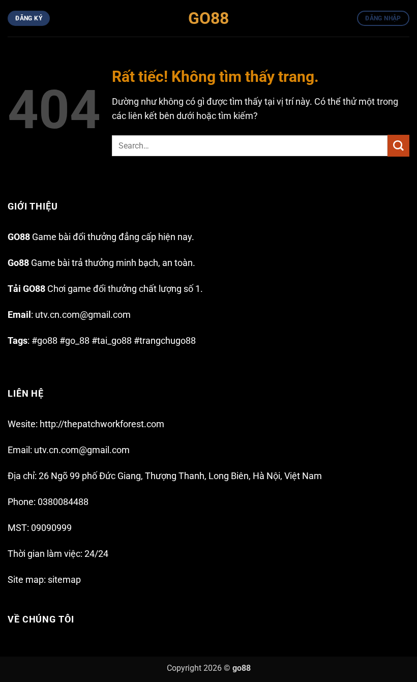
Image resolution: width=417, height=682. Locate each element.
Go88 (208, 18)
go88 (241, 668)
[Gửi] (398, 146)
